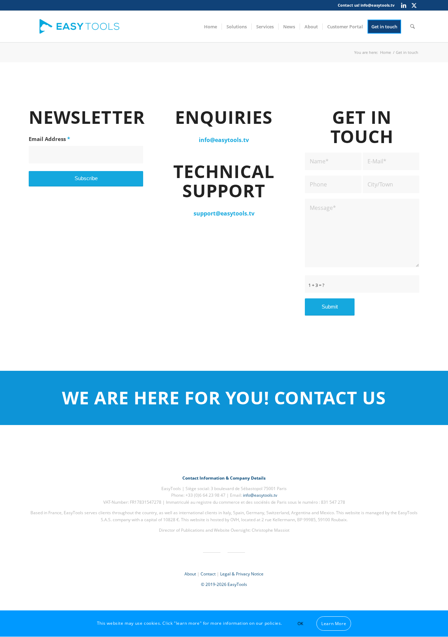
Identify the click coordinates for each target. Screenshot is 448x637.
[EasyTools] (81, 26)
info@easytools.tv (377, 5)
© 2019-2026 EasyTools (224, 584)
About (190, 574)
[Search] (412, 26)
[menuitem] (211, 26)
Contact (208, 574)
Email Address (49, 138)
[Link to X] (414, 5)
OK (300, 624)
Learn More (333, 624)
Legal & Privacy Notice (242, 574)
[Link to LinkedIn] (403, 5)
